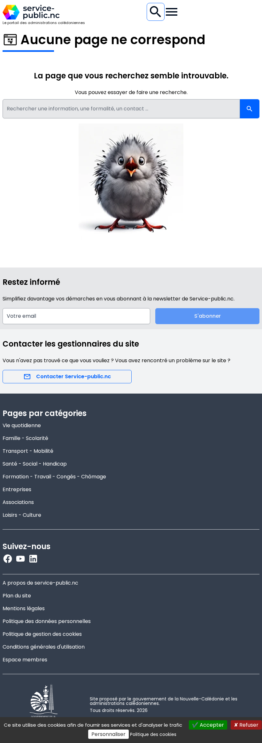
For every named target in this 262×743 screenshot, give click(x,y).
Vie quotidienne (22, 425)
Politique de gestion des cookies (42, 634)
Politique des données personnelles (47, 621)
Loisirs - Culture (22, 515)
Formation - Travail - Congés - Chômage (54, 476)
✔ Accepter (208, 725)
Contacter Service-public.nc (73, 376)
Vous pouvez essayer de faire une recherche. (131, 92)
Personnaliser (108, 734)
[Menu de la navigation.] (172, 12)
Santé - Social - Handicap (35, 463)
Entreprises (17, 489)
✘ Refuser (246, 725)
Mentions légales (24, 608)
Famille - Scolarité (25, 438)
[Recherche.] (156, 12)
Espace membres (25, 659)
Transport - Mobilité (28, 451)
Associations (18, 502)
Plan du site (17, 595)
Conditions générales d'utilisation (44, 647)
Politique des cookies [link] (153, 734)
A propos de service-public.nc (40, 583)
